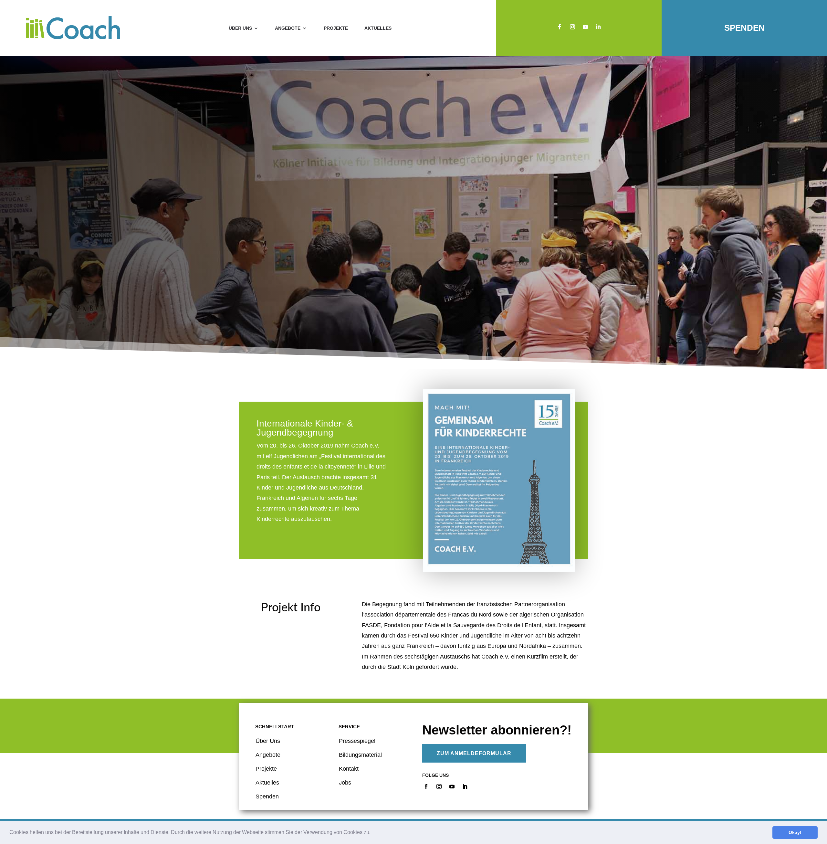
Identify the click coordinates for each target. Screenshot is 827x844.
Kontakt (349, 768)
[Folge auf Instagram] (572, 27)
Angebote (287, 28)
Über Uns (268, 741)
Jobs (345, 782)
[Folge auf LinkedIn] (598, 27)
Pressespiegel (357, 741)
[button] (373, 833)
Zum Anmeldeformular (474, 753)
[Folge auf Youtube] (585, 27)
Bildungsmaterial (360, 755)
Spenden (744, 27)
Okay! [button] (795, 832)
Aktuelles (378, 28)
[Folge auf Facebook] (559, 27)
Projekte (336, 28)
